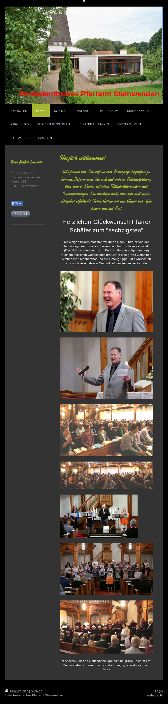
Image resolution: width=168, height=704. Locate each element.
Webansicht (155, 695)
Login (159, 691)
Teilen (18, 203)
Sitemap (36, 691)
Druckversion (19, 691)
